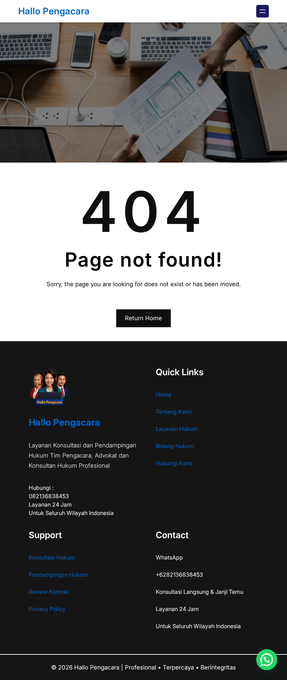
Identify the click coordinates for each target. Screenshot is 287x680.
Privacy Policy (47, 608)
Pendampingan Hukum (58, 574)
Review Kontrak (49, 591)
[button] (266, 659)
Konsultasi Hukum (52, 557)
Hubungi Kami (174, 463)
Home (163, 394)
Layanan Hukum (177, 428)
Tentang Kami (173, 411)
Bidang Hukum (175, 445)
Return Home (143, 318)
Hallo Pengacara (54, 11)
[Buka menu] (262, 11)
